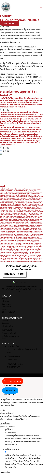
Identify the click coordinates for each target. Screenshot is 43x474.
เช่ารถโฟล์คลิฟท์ (7, 326)
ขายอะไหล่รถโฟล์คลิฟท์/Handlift (8, 330)
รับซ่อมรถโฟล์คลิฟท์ (9, 333)
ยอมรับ (2, 410)
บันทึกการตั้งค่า (5, 472)
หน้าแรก (5, 298)
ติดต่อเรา (5, 309)
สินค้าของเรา (6, 304)
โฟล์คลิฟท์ (5, 323)
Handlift (5, 321)
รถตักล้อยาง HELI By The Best (10, 337)
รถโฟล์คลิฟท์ (10, 47)
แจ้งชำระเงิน (6, 307)
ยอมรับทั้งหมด (5, 424)
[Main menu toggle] (40, 7)
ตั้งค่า (12, 406)
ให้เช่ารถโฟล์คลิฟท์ (8, 312)
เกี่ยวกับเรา (5, 301)
